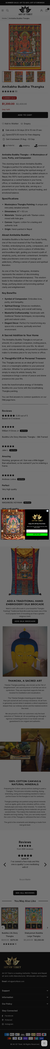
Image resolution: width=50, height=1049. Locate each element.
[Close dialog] (47, 511)
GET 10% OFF (37, 534)
